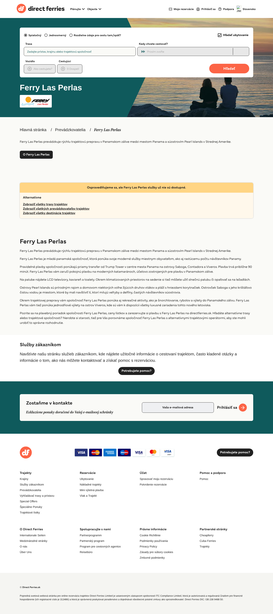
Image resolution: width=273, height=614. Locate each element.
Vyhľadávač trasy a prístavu (37, 495)
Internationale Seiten (32, 535)
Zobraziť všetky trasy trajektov (45, 204)
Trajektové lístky (30, 512)
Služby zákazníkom (32, 484)
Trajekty (204, 546)
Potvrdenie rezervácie (153, 484)
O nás (23, 546)
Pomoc (204, 478)
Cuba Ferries (208, 540)
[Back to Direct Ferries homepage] (41, 9)
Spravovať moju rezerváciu (156, 478)
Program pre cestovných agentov (100, 546)
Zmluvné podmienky (152, 557)
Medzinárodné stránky (33, 540)
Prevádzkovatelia (70, 130)
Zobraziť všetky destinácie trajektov (49, 213)
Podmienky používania (154, 540)
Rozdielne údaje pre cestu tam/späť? (97, 35)
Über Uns (26, 552)
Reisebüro (86, 552)
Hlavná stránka (33, 130)
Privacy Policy (148, 546)
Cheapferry (206, 535)
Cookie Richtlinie (150, 535)
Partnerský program (92, 540)
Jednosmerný (57, 35)
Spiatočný (34, 35)
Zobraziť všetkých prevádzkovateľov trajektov (56, 208)
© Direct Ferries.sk (30, 587)
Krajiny (24, 478)
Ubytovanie (87, 478)
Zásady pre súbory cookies (156, 552)
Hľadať (229, 68)
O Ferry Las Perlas (36, 154)
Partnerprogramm (91, 535)
